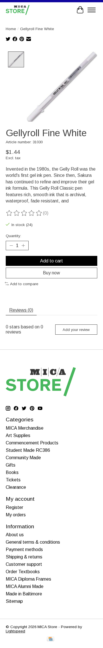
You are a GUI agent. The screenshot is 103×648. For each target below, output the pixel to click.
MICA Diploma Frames (28, 579)
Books (12, 472)
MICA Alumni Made (24, 586)
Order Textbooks (23, 571)
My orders (16, 514)
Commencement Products (32, 442)
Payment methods (24, 549)
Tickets (13, 479)
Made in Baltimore (24, 593)
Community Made (23, 457)
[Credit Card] (50, 639)
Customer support (24, 564)
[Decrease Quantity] (11, 245)
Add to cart (51, 260)
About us (15, 534)
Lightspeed (15, 631)
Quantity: (13, 236)
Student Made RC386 (28, 450)
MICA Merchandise (24, 428)
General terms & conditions (33, 542)
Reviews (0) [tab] (21, 310)
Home (11, 29)
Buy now (51, 272)
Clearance (16, 487)
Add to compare (24, 284)
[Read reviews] (24, 213)
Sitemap (14, 601)
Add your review (76, 330)
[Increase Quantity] (23, 245)
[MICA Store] (17, 10)
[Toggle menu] (91, 10)
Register (14, 507)
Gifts (10, 465)
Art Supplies (18, 435)
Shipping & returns (24, 556)
